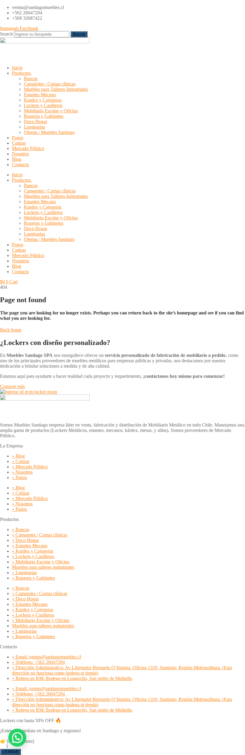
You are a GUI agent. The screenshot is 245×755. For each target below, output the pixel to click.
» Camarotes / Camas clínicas (39, 534)
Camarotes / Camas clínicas (50, 83)
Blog (16, 159)
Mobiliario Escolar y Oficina (51, 110)
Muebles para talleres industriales (43, 567)
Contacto (20, 164)
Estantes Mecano (40, 94)
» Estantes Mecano (30, 545)
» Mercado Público (30, 466)
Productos (21, 73)
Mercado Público (28, 148)
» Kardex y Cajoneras (32, 551)
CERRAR (10, 752)
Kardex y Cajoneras (43, 100)
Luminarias (34, 126)
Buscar (79, 34)
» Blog (18, 455)
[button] (17, 738)
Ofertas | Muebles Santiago (49, 132)
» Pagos (19, 477)
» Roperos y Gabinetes (33, 577)
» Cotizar (20, 461)
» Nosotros (22, 472)
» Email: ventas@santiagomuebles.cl (46, 656)
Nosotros (20, 153)
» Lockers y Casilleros (33, 556)
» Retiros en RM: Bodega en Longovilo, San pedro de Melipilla (72, 678)
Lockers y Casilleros (43, 105)
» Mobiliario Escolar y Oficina (40, 561)
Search (6, 33)
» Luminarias (24, 572)
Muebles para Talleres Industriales (56, 89)
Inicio (17, 67)
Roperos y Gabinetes (43, 116)
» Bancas (20, 529)
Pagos (17, 137)
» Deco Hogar (25, 540)
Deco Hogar (35, 121)
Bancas (31, 78)
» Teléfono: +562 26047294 (38, 662)
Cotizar (19, 143)
